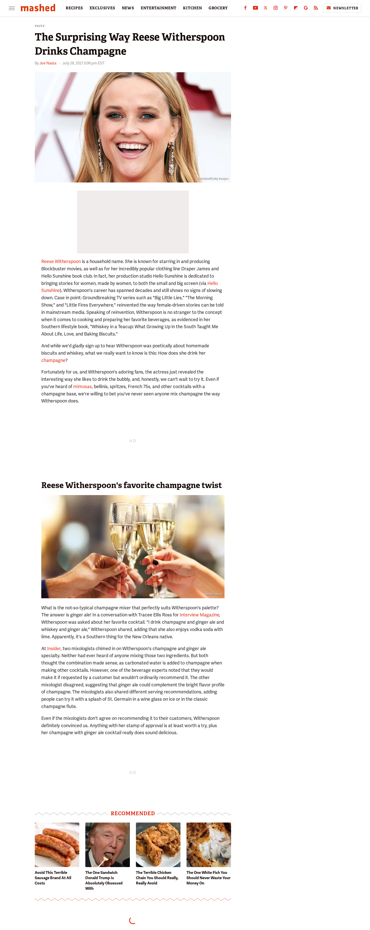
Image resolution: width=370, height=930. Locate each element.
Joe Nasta (48, 63)
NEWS (128, 8)
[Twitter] (266, 9)
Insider (54, 648)
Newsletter (345, 8)
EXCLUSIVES (102, 8)
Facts (40, 26)
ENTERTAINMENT (158, 8)
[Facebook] (245, 9)
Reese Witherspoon (61, 261)
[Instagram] (276, 9)
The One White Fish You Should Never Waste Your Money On (209, 878)
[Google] (306, 9)
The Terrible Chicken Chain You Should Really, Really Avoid (157, 878)
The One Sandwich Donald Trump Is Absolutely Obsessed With (104, 880)
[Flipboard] (296, 9)
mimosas (82, 386)
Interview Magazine (199, 615)
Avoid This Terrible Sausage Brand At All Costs (53, 878)
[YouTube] (255, 9)
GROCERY (218, 8)
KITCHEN (192, 8)
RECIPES (74, 8)
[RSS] (316, 9)
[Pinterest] (286, 9)
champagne (53, 360)
